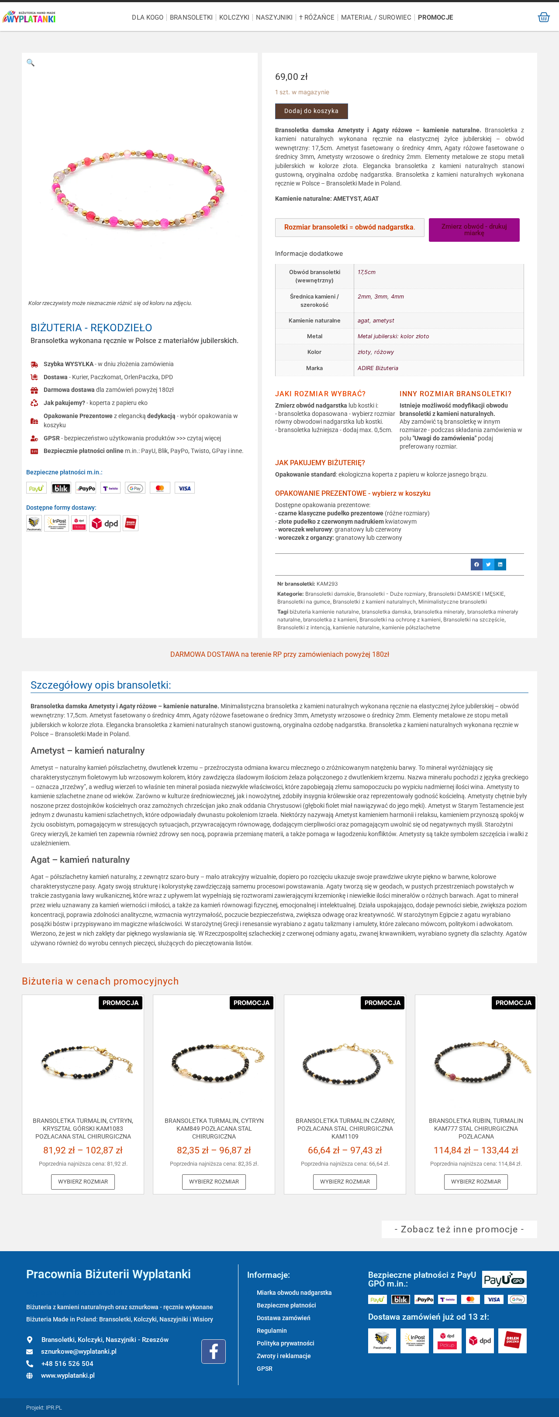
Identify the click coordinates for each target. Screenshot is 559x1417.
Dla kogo (147, 17)
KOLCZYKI (234, 17)
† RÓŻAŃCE (317, 17)
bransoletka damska (386, 611)
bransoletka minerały (439, 611)
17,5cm (367, 272)
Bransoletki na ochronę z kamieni (400, 619)
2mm (364, 296)
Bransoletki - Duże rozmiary (391, 593)
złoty (364, 352)
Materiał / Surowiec (376, 17)
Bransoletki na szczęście (473, 619)
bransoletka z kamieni (330, 619)
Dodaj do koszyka (311, 111)
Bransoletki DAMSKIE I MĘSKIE (466, 593)
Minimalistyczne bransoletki (452, 601)
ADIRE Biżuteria (378, 368)
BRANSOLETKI (191, 17)
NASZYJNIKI (274, 17)
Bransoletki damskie (330, 593)
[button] (30, 62)
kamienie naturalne (356, 627)
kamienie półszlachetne (411, 627)
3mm (380, 296)
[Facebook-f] (213, 1351)
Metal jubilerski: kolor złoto (393, 336)
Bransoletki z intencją (303, 627)
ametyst (383, 320)
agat (363, 320)
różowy (384, 352)
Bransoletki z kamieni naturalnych (374, 601)
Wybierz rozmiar (83, 1181)
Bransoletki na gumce (303, 601)
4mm (397, 296)
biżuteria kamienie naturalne (324, 611)
